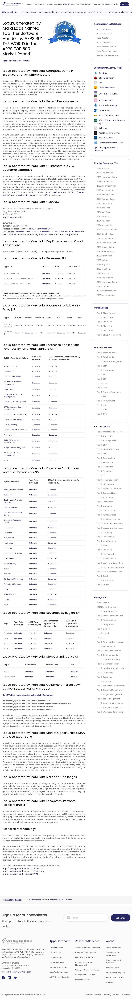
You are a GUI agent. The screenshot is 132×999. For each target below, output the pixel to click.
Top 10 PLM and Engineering (109, 392)
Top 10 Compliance (105, 624)
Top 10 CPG (102, 445)
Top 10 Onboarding (105, 672)
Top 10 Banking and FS (106, 440)
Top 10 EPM (101, 374)
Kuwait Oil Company (108, 105)
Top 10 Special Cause (106, 558)
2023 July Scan (103, 168)
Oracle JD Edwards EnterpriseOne (52, 12)
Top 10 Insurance (104, 506)
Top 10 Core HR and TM (107, 611)
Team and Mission (113, 947)
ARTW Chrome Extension (108, 55)
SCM (50, 229)
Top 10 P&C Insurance (106, 515)
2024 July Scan (103, 221)
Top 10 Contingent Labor (108, 664)
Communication (10, 507)
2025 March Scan (104, 256)
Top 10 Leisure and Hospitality (110, 523)
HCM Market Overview (106, 607)
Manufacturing (31, 234)
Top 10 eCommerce (106, 370)
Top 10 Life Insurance (106, 510)
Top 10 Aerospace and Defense (111, 432)
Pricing (94, 4)
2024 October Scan (105, 234)
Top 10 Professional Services (109, 571)
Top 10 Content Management (110, 361)
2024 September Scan (107, 229)
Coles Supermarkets (117, 12)
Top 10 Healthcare (105, 501)
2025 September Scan (107, 282)
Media (6, 569)
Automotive (45, 231)
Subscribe (46, 273)
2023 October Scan (105, 181)
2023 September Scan (107, 177)
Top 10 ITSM (102, 387)
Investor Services (82, 979)
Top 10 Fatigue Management (109, 694)
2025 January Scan (105, 247)
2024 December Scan (106, 242)
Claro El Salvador (106, 78)
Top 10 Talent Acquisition (108, 655)
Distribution (8, 234)
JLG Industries (27, 12)
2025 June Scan (104, 269)
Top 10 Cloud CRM (105, 317)
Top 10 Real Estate (105, 462)
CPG (83, 231)
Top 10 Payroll (103, 633)
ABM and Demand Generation (87, 947)
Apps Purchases (104, 29)
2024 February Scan (106, 199)
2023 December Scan (106, 190)
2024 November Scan (106, 238)
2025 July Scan (103, 273)
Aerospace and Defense (27, 231)
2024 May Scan (103, 212)
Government (9, 538)
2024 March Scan (104, 203)
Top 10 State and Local (107, 493)
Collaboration (9, 371)
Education (8, 533)
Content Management (13, 377)
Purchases (49, 4)
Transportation (71, 234)
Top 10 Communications (108, 449)
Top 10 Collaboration (106, 357)
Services (101, 4)
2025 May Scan (103, 264)
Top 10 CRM (102, 366)
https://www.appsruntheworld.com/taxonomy (23, 871)
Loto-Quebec (105, 110)
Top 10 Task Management (108, 699)
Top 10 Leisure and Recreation (110, 528)
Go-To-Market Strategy (85, 957)
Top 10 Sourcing (104, 681)
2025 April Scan (103, 260)
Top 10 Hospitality (104, 532)
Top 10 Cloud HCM (105, 330)
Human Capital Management (16, 414)
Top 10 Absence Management (110, 690)
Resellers (83, 4)
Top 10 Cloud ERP (104, 321)
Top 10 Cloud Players (106, 313)
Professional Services (48, 234)
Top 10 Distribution (105, 466)
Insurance (8, 548)
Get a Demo (124, 4)
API (89, 4)
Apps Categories (104, 42)
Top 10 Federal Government (109, 488)
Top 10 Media (102, 545)
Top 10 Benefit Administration (110, 615)
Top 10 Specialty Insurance (109, 519)
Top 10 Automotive (105, 436)
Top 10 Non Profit (104, 550)
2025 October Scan (105, 286)
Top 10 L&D (101, 637)
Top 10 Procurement (106, 401)
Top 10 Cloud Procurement (109, 335)
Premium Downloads (115, 977)
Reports (29, 4)
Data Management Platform (59, 899)
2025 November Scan (106, 291)
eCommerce (41, 229)
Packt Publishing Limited (109, 133)
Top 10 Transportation (106, 580)
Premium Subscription (115, 972)
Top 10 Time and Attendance (110, 703)
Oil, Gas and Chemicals (13, 579)
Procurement (9, 435)
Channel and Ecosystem (85, 975)
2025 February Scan (105, 251)
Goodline (103, 73)
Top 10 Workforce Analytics (109, 707)
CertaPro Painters (107, 87)
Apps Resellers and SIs (106, 46)
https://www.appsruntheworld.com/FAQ (21, 874)
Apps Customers (104, 33)
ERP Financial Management (15, 402)
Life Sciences (9, 558)
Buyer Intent (39, 4)
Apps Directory (103, 38)
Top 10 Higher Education (107, 480)
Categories (75, 4)
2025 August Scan (105, 277)
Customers (58, 4)
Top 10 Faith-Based (105, 554)
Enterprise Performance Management (13, 395)
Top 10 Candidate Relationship (110, 668)
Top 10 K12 (101, 475)
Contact (109, 982)
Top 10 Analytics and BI (107, 352)
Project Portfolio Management (15, 430)
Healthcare (19, 234)
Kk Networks (104, 128)
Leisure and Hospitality (13, 553)
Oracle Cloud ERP (94, 12)
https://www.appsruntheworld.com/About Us (23, 868)
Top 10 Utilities (103, 585)
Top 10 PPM (101, 396)
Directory (66, 4)
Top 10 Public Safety (106, 497)
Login (113, 4)
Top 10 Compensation (106, 620)
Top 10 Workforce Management (111, 685)
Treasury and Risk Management (11, 454)
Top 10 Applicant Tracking (108, 659)
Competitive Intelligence (85, 952)
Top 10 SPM (101, 405)
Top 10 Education (104, 471)
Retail (61, 234)
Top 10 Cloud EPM (104, 326)
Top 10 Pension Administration (110, 642)
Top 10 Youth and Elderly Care (110, 563)
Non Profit (7, 574)
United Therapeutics (108, 94)
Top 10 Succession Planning (109, 650)
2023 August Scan (105, 172)
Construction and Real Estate (66, 231)
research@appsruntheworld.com (16, 972)
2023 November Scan (106, 186)
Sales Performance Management (11, 441)
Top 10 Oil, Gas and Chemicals (110, 567)
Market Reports (112, 967)
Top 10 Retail (102, 576)
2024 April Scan (103, 207)
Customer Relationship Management (13, 383)
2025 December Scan (106, 295)
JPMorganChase (106, 138)
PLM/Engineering (10, 425)
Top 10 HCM (102, 383)
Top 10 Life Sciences (106, 536)
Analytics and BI (27, 229)
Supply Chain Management (15, 447)
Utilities (7, 599)
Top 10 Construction (106, 458)
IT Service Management (13, 419)
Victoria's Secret (106, 100)
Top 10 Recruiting (104, 677)
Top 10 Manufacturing (106, 541)
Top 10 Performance (106, 646)
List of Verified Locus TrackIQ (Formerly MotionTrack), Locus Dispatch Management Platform (44, 193)
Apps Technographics (106, 51)
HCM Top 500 (103, 602)
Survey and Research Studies (87, 970)
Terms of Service (93, 994)
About (107, 4)
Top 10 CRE (101, 453)
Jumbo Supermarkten (109, 115)
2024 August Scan (105, 225)
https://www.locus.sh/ (12, 217)
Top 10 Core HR (103, 629)
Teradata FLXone (34, 899)
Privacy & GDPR (111, 994)
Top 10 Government (105, 484)
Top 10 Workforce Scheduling (110, 712)
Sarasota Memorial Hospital (111, 142)
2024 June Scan (104, 216)
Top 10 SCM (102, 409)
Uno (100, 83)
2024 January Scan (105, 194)
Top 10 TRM (102, 414)
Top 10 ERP (101, 379)
